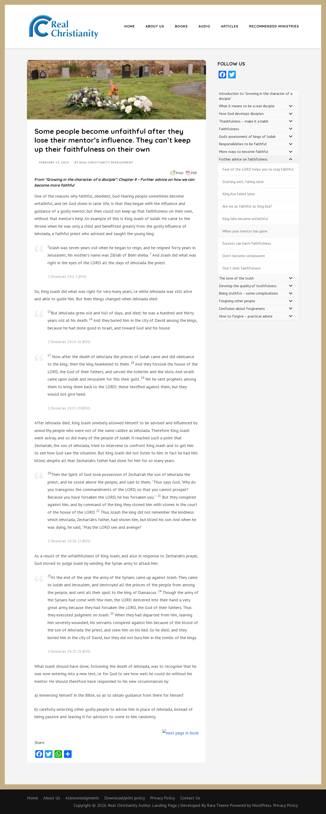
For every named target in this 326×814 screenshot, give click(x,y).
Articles (229, 26)
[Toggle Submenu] (290, 106)
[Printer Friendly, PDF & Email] (184, 172)
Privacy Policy (162, 798)
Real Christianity (122, 805)
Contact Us (190, 798)
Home (129, 26)
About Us (155, 26)
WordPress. (262, 805)
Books (181, 26)
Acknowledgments (82, 798)
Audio (204, 26)
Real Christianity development (106, 162)
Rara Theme (218, 805)
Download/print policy (124, 798)
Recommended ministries (274, 26)
